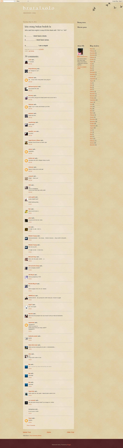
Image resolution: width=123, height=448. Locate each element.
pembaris (31, 113)
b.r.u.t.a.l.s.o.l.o (38, 7)
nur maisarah (32, 400)
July (91, 63)
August (91, 61)
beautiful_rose (32, 131)
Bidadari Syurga (33, 236)
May (91, 68)
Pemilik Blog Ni (33, 283)
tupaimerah (31, 322)
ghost (30, 218)
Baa (29, 364)
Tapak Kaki (31, 391)
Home (49, 432)
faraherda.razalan (33, 336)
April (91, 70)
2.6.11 (30, 422)
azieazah (31, 176)
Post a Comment (31, 425)
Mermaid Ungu (32, 256)
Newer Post (27, 432)
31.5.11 (30, 63)
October (92, 59)
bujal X (30, 304)
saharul (30, 149)
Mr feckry (31, 95)
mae (30, 227)
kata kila (31, 313)
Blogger (69, 444)
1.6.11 (30, 204)
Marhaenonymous (33, 86)
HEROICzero (32, 295)
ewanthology (32, 122)
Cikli (30, 185)
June (91, 65)
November (92, 55)
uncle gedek (32, 197)
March (91, 48)
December (92, 53)
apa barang (31, 51)
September (92, 78)
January (92, 117)
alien (30, 354)
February (92, 51)
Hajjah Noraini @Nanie (34, 140)
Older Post (70, 432)
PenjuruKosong (33, 68)
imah (30, 59)
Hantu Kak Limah (33, 345)
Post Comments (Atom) (35, 435)
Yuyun (30, 418)
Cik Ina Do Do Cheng (34, 265)
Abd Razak (31, 274)
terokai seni (32, 158)
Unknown (31, 77)
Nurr (30, 209)
